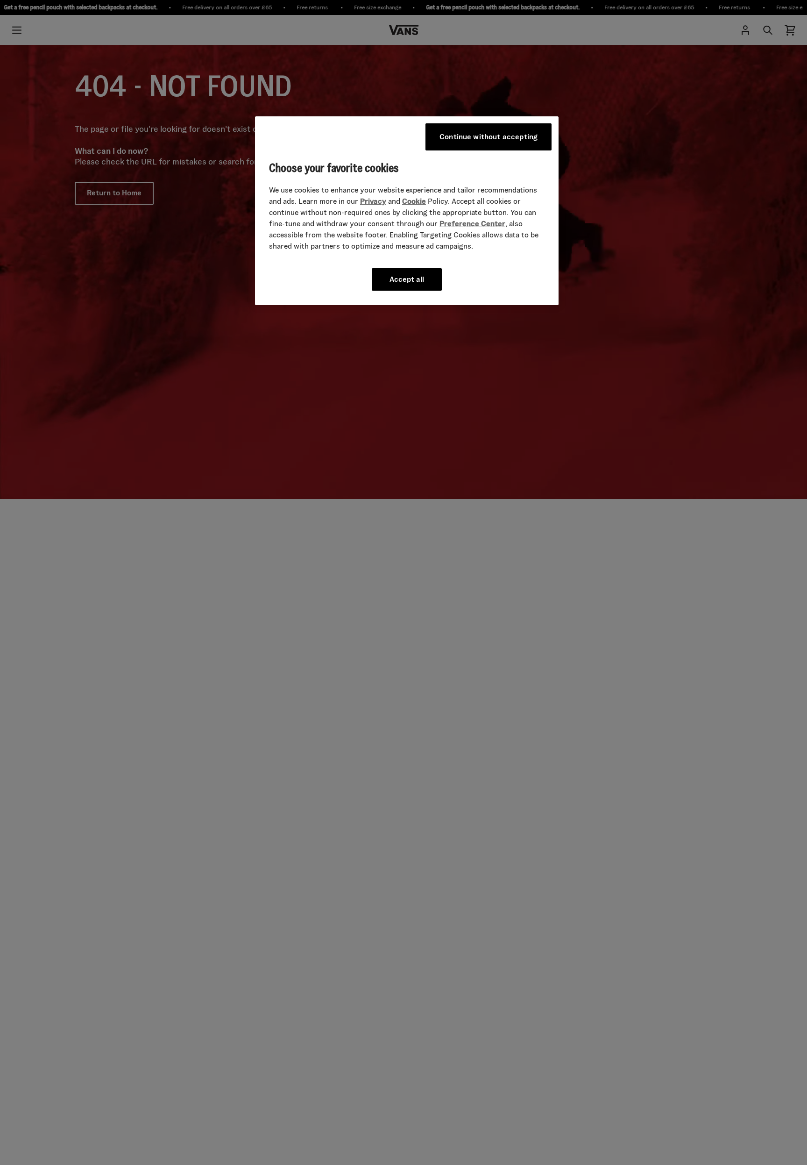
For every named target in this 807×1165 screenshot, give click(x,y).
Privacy (373, 202)
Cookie (414, 202)
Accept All (406, 280)
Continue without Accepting (488, 137)
